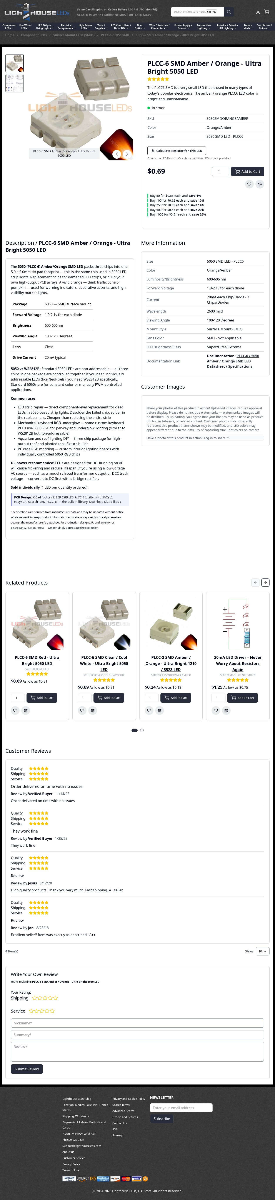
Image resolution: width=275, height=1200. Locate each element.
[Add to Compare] (259, 184)
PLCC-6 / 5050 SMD (115, 35)
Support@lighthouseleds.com (81, 1146)
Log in (208, 438)
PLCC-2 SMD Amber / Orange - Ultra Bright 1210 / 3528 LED (171, 663)
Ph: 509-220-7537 (73, 1140)
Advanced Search (123, 1111)
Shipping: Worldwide (75, 1116)
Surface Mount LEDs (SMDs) (74, 35)
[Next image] (127, 154)
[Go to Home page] (37, 11)
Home (9, 35)
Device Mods (247, 27)
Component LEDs (9, 27)
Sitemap (117, 1135)
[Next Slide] (265, 582)
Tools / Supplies (100, 27)
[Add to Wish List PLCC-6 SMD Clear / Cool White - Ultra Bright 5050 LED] (82, 710)
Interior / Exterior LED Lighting (227, 27)
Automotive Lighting (204, 27)
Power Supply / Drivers (183, 27)
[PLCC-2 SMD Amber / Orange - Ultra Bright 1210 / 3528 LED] (171, 623)
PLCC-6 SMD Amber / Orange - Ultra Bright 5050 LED (175, 35)
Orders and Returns (125, 1117)
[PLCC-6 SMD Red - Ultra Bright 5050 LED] (37, 623)
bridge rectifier (85, 478)
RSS (114, 1129)
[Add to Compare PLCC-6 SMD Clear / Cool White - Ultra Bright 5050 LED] (92, 710)
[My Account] (258, 12)
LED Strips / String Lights (43, 27)
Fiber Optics (139, 27)
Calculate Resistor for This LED (179, 151)
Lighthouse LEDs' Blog (76, 1099)
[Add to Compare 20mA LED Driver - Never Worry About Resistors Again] (226, 710)
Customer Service (73, 1158)
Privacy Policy (71, 1164)
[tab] (14, 63)
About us (68, 1152)
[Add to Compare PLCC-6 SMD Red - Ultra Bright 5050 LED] (25, 710)
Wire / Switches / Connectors (159, 27)
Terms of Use (70, 1170)
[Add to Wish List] (249, 184)
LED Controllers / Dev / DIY (121, 27)
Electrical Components (65, 27)
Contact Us (119, 1123)
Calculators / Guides (264, 27)
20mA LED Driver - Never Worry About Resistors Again (238, 663)
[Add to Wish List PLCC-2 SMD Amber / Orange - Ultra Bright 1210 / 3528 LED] (149, 710)
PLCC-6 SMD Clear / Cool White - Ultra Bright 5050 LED (104, 663)
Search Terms (121, 1105)
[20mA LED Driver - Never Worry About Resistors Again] (238, 623)
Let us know (36, 528)
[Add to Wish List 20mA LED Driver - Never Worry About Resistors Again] (216, 710)
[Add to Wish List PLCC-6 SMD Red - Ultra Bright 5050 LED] (15, 710)
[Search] (229, 12)
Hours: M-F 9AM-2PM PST (78, 1133)
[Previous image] (116, 154)
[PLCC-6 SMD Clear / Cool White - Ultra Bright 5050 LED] (104, 623)
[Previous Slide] (255, 582)
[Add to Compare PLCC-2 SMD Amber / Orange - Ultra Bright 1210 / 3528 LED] (159, 710)
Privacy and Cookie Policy (128, 1099)
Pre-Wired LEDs (25, 27)
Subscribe (162, 1118)
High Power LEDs (85, 27)
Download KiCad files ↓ (105, 502)
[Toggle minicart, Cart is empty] (267, 12)
